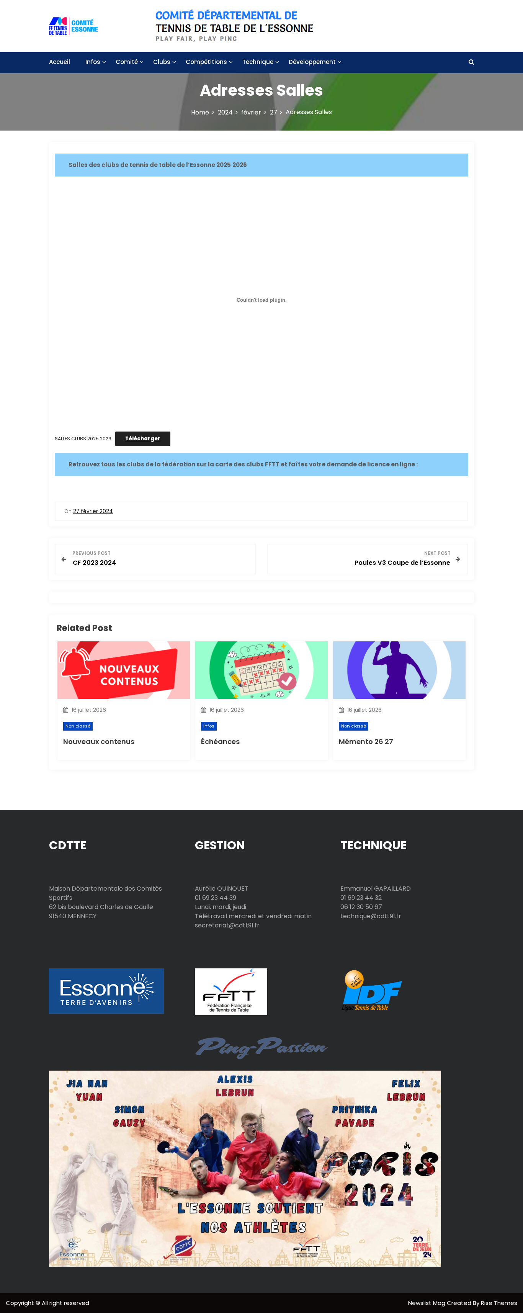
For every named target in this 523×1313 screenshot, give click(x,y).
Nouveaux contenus (98, 741)
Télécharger (142, 438)
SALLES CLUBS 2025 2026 (83, 438)
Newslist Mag (427, 1303)
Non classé (77, 726)
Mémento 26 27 (366, 741)
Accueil (59, 62)
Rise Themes (499, 1303)
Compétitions (206, 62)
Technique (257, 62)
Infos (92, 62)
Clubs (161, 62)
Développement (312, 62)
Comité (127, 62)
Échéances (220, 741)
